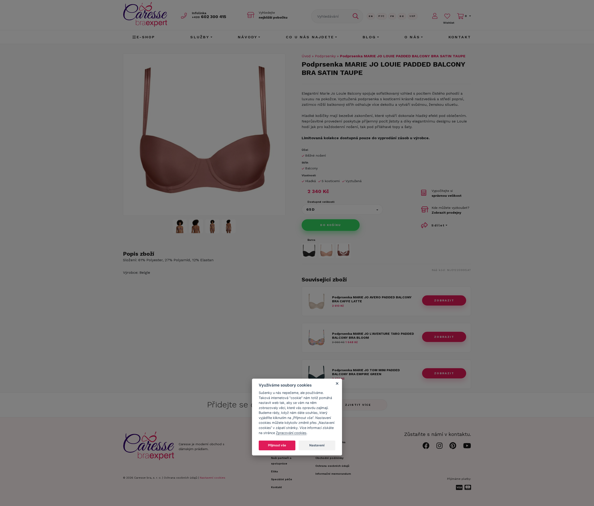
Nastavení (316, 445)
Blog (369, 37)
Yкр (413, 16)
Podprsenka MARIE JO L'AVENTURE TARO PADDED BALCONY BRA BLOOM (373, 335)
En (371, 16)
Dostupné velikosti (320, 201)
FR (392, 16)
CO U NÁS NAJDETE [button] (310, 37)
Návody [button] (247, 37)
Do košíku (330, 225)
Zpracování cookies (291, 433)
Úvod (306, 56)
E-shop (146, 37)
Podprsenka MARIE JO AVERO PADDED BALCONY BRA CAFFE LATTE (372, 299)
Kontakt (460, 37)
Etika (274, 471)
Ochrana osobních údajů (180, 477)
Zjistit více (358, 404)
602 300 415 (209, 16)
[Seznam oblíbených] (447, 16)
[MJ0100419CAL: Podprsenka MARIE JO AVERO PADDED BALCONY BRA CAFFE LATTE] (316, 310)
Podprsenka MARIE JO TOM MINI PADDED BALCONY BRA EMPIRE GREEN (366, 372)
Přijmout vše (277, 445)
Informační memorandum (333, 473)
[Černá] (309, 250)
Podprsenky (325, 56)
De (402, 16)
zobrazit (444, 300)
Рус (381, 16)
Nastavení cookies (212, 477)
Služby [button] (199, 37)
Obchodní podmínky (329, 458)
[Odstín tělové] (326, 250)
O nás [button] (412, 37)
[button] (342, 209)
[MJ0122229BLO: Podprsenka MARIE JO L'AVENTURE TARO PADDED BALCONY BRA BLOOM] (316, 346)
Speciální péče (281, 479)
